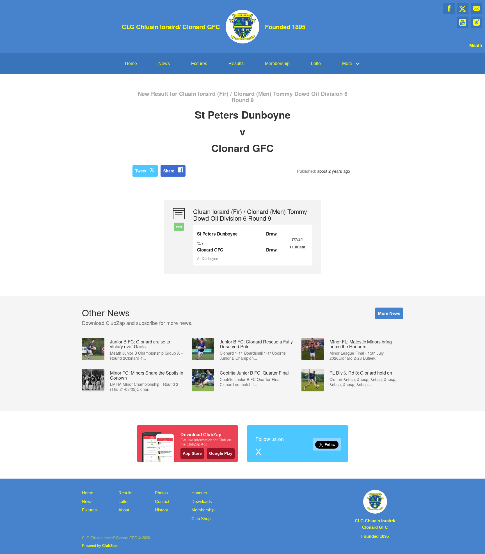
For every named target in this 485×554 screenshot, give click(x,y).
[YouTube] (462, 22)
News (164, 63)
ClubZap (109, 546)
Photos (161, 492)
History (161, 509)
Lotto (316, 63)
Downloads (201, 501)
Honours (199, 492)
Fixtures (199, 63)
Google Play (220, 453)
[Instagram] (476, 22)
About (123, 509)
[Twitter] (462, 8)
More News (389, 313)
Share (168, 171)
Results (236, 63)
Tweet (141, 171)
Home (131, 63)
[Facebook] (449, 8)
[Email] (476, 8)
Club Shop (201, 518)
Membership (277, 63)
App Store (192, 453)
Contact (162, 501)
